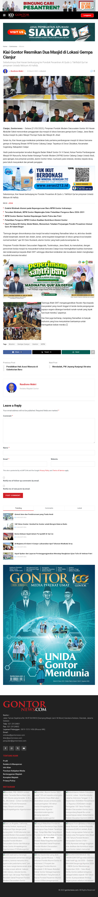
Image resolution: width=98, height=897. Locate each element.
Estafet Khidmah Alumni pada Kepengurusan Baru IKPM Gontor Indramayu (38, 208)
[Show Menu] (4, 15)
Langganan (87, 15)
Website (54, 459)
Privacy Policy (44, 470)
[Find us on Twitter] (17, 748)
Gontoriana (13, 46)
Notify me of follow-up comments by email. (21, 481)
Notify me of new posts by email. (16, 489)
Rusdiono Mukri (17, 71)
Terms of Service (59, 470)
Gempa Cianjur (24, 344)
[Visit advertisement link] (49, 5)
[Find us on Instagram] (11, 748)
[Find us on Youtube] (23, 748)
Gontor (35, 344)
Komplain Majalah (10, 777)
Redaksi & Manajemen (12, 764)
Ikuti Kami (49, 838)
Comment (8, 416)
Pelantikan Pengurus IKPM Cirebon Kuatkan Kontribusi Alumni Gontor (36, 220)
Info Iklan (7, 767)
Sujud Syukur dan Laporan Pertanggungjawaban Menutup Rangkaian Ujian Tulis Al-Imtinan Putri (53, 554)
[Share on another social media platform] (93, 352)
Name (6, 448)
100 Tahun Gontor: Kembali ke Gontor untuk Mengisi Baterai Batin (41, 524)
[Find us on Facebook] (5, 748)
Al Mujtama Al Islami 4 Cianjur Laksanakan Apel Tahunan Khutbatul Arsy (43, 544)
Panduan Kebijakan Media (14, 771)
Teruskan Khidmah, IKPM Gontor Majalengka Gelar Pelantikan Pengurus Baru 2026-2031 (44, 212)
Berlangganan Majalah (12, 774)
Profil (5, 761)
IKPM (43, 344)
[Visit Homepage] (19, 15)
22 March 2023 (32, 71)
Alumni (21, 46)
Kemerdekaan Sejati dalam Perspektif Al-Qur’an (34, 534)
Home (5, 46)
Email (6, 459)
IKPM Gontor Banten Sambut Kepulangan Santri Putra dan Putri (33, 216)
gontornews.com (72, 890)
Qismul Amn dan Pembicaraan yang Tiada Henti (34, 514)
